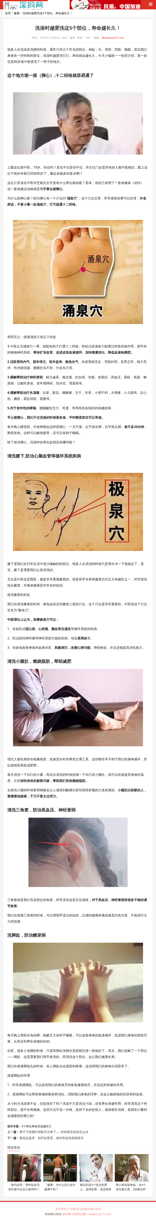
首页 (8, 13)
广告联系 (73, 1209)
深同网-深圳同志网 (74, 1214)
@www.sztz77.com (113, 37)
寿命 (34, 1126)
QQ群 (83, 1209)
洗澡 (40, 1126)
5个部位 (27, 1126)
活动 (98, 1209)
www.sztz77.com (100, 1214)
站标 (91, 1209)
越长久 (47, 1126)
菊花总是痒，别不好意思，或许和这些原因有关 (51, 1138)
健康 (17, 13)
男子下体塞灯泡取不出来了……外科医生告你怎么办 (54, 1132)
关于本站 (61, 1209)
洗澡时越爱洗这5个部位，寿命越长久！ (48, 13)
